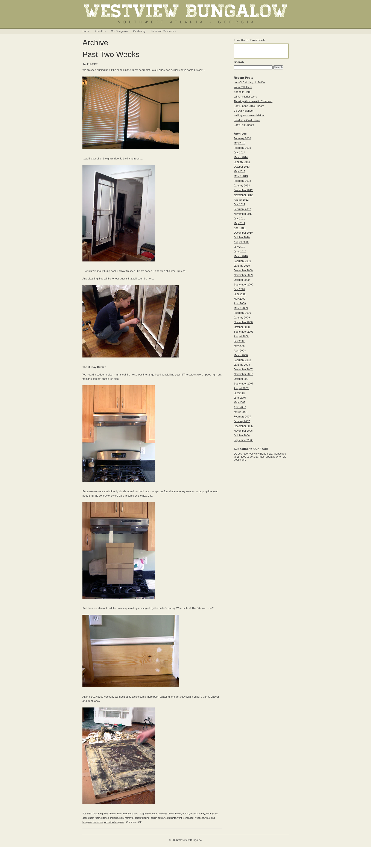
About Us (100, 31)
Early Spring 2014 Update (249, 106)
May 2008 (239, 345)
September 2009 (243, 284)
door (208, 813)
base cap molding (157, 813)
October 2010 (242, 237)
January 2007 (242, 421)
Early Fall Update (244, 124)
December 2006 (243, 426)
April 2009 (240, 303)
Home (86, 31)
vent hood (188, 818)
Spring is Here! (242, 91)
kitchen (105, 818)
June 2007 (240, 397)
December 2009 (243, 270)
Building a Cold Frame (247, 120)
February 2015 (242, 147)
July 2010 (239, 246)
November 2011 (243, 213)
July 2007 (239, 393)
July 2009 (239, 289)
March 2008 (241, 355)
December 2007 (243, 369)
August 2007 (241, 388)
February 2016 (242, 138)
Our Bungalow (119, 31)
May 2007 (239, 402)
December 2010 (243, 232)
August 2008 (241, 336)
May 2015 (239, 143)
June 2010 (240, 251)
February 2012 (242, 209)
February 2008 (242, 360)
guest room (94, 818)
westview (98, 822)
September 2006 (243, 440)
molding (114, 818)
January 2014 (242, 162)
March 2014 (241, 157)
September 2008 (243, 331)
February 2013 (242, 180)
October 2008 (242, 327)
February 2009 (242, 312)
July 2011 (239, 218)
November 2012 (243, 195)
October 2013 (242, 166)
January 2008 (242, 364)
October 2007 (242, 378)
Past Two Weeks (111, 54)
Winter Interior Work (245, 96)
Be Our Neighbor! (244, 110)
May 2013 (239, 171)
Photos (112, 813)
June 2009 (240, 294)
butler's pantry (197, 813)
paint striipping (142, 818)
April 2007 (240, 407)
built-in (185, 813)
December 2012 (243, 190)
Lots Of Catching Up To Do (249, 82)
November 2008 (243, 322)
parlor (154, 818)
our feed (241, 456)
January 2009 (242, 317)
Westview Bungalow (127, 813)
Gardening (139, 31)
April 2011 (240, 228)
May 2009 (239, 298)
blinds (171, 813)
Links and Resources (163, 31)
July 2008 (239, 341)
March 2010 (241, 256)
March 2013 (241, 176)
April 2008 (240, 350)
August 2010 (241, 242)
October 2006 (242, 435)
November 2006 (243, 430)
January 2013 (242, 185)
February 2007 (242, 416)
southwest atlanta (167, 818)
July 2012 (239, 204)
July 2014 (239, 152)
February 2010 (242, 261)
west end (199, 818)
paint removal (126, 818)
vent (179, 818)
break (178, 813)
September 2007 (243, 383)
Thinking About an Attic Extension (253, 101)
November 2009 (243, 275)
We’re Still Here (243, 87)
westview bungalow (114, 822)
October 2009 (242, 279)
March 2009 (241, 308)
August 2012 (241, 199)
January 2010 (242, 265)
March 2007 (241, 411)
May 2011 (239, 223)
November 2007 (243, 374)
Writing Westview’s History (249, 115)
